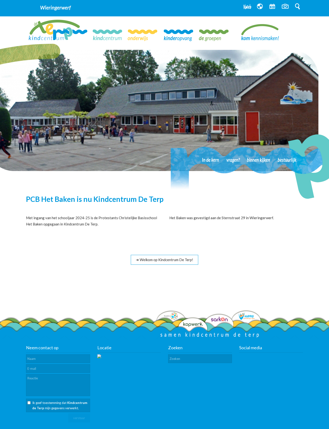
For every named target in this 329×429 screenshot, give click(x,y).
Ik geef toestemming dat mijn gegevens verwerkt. (59, 405)
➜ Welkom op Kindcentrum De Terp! (164, 259)
